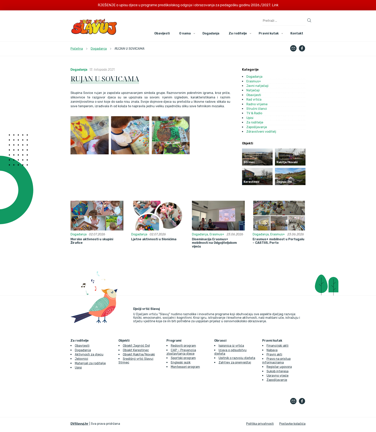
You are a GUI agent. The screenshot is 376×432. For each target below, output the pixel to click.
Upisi (249, 118)
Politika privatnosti (260, 424)
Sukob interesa (277, 371)
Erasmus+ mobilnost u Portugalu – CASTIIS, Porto (278, 241)
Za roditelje (238, 33)
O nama (185, 33)
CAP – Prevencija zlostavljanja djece (181, 352)
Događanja (210, 33)
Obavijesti (162, 33)
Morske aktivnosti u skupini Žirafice (91, 241)
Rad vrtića (253, 99)
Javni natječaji (257, 86)
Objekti (123, 340)
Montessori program (185, 367)
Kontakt (296, 33)
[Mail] (293, 49)
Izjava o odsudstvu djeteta (230, 352)
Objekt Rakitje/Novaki (139, 354)
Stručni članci (256, 109)
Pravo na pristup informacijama (276, 360)
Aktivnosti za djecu (89, 354)
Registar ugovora (279, 367)
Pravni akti (274, 354)
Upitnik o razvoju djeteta (237, 358)
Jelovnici (81, 359)
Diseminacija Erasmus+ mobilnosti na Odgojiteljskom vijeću (214, 243)
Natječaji (253, 90)
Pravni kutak (269, 33)
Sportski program (183, 358)
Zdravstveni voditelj (261, 131)
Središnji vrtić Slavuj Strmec (135, 360)
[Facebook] (302, 49)
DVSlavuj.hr (79, 424)
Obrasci (220, 340)
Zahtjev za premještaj (235, 362)
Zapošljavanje (256, 127)
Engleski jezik (181, 362)
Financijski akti (277, 345)
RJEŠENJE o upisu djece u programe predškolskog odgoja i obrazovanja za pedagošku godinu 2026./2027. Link (188, 5)
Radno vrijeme (257, 104)
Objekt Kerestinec (136, 350)
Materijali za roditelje (90, 363)
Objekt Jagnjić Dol (136, 345)
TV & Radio (254, 113)
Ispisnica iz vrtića (231, 345)
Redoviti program (183, 345)
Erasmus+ (253, 81)
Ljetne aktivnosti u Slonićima (153, 239)
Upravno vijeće (277, 375)
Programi (173, 340)
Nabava (272, 350)
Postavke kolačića (292, 424)
